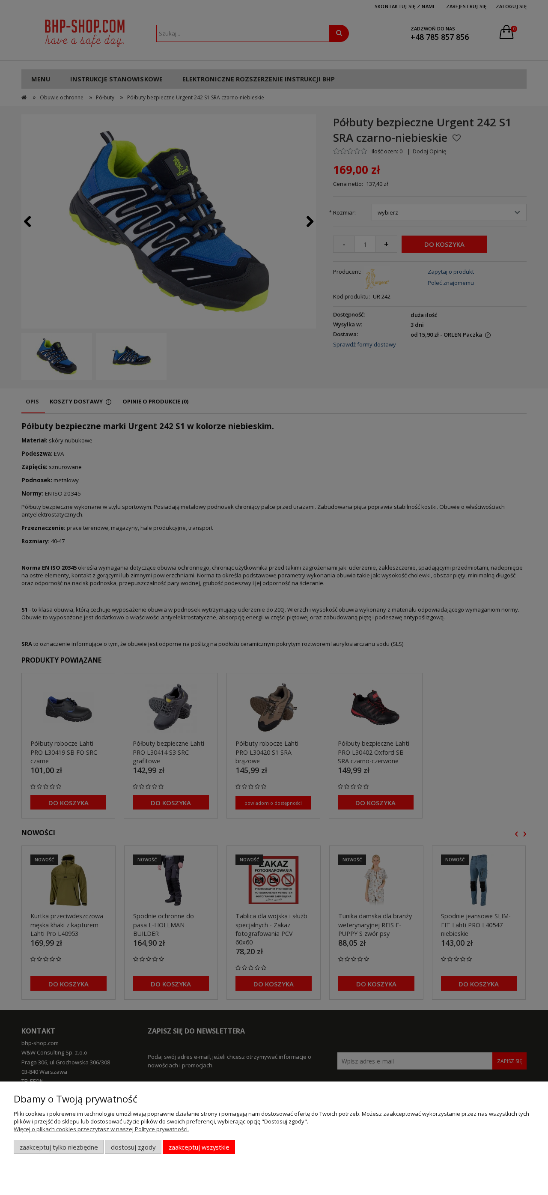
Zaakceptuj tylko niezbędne (59, 1147)
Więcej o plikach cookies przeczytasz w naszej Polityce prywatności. (101, 1129)
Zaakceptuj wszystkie (199, 1147)
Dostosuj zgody (133, 1147)
